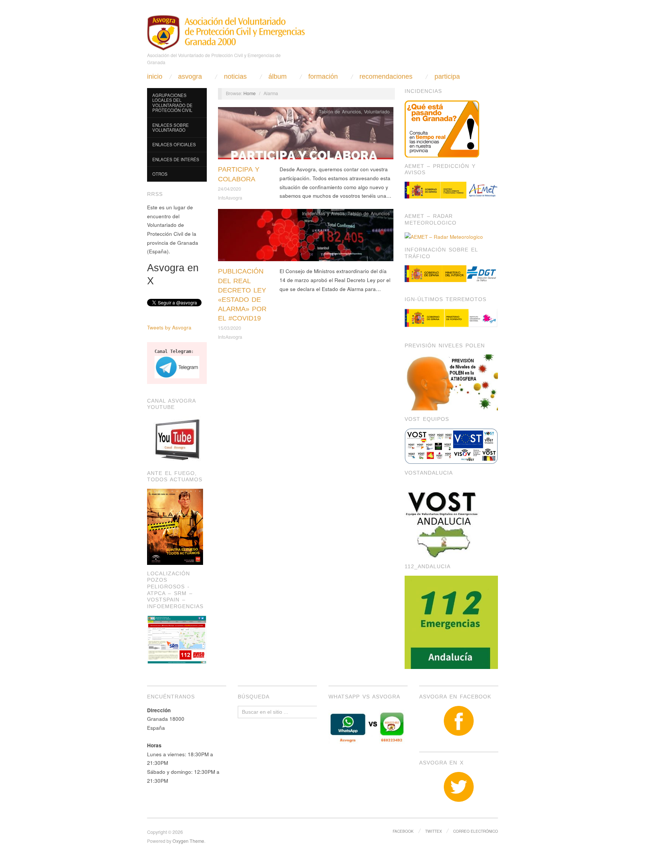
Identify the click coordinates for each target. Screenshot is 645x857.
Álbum (277, 76)
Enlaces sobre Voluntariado (170, 127)
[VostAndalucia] (443, 519)
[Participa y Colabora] (305, 135)
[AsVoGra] (226, 31)
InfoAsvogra (230, 197)
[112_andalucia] (451, 621)
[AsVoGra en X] (458, 787)
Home (249, 93)
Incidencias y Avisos (323, 213)
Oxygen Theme (188, 841)
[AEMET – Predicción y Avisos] (451, 190)
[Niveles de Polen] (451, 381)
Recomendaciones (385, 76)
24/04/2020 (229, 188)
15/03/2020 (229, 328)
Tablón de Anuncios (340, 111)
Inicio (154, 76)
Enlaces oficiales (174, 144)
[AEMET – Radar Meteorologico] (444, 236)
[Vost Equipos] (451, 445)
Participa (447, 76)
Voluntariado (377, 111)
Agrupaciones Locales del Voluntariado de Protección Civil (172, 102)
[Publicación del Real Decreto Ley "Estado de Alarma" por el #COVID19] (305, 237)
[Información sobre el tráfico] (451, 273)
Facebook (403, 831)
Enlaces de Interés (175, 159)
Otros (160, 174)
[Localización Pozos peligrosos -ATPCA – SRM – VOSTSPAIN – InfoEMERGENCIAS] (177, 638)
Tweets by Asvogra (169, 327)
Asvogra (190, 76)
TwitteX (433, 831)
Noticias (235, 76)
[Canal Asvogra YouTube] (177, 439)
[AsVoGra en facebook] (458, 721)
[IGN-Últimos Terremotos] (451, 318)
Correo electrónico (475, 831)
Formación (323, 76)
